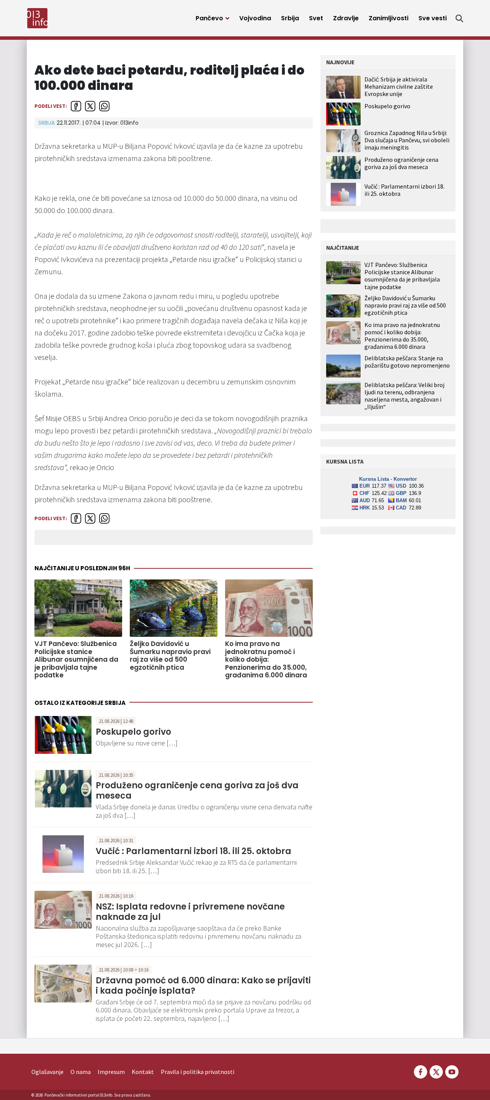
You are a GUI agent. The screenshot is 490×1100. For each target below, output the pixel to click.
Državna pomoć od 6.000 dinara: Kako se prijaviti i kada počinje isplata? (203, 985)
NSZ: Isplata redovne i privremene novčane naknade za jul (190, 912)
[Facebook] (420, 1071)
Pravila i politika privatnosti (197, 1072)
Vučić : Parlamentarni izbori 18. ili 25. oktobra (193, 851)
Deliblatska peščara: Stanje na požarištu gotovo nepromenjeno (407, 362)
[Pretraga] (459, 18)
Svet (316, 18)
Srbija (290, 18)
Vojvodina (255, 18)
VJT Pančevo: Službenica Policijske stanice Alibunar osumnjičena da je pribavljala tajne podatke (76, 659)
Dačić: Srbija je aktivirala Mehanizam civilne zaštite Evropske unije (398, 86)
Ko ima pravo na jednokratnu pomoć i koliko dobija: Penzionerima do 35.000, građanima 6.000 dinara (266, 659)
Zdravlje (346, 18)
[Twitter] (436, 1071)
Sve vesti (432, 18)
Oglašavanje (47, 1072)
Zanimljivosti (388, 18)
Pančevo (209, 18)
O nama (80, 1072)
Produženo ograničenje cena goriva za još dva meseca (197, 790)
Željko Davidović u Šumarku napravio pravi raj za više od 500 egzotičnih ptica (170, 655)
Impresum (111, 1072)
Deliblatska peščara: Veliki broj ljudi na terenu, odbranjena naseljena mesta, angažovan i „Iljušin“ (404, 396)
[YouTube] (451, 1071)
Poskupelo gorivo (133, 732)
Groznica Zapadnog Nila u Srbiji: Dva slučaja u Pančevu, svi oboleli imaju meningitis (406, 140)
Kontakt (143, 1072)
